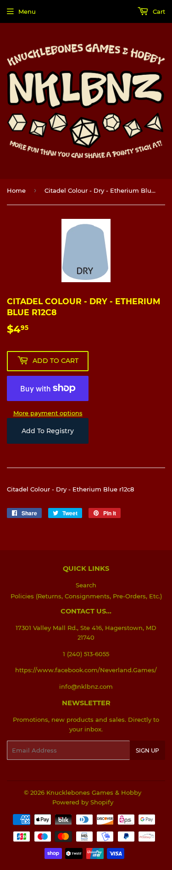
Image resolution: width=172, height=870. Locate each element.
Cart (158, 11)
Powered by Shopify (82, 802)
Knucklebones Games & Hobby (93, 792)
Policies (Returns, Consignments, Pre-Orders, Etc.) (86, 596)
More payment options (48, 413)
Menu (27, 11)
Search (86, 585)
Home (16, 190)
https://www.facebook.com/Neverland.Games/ (86, 670)
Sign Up (147, 750)
